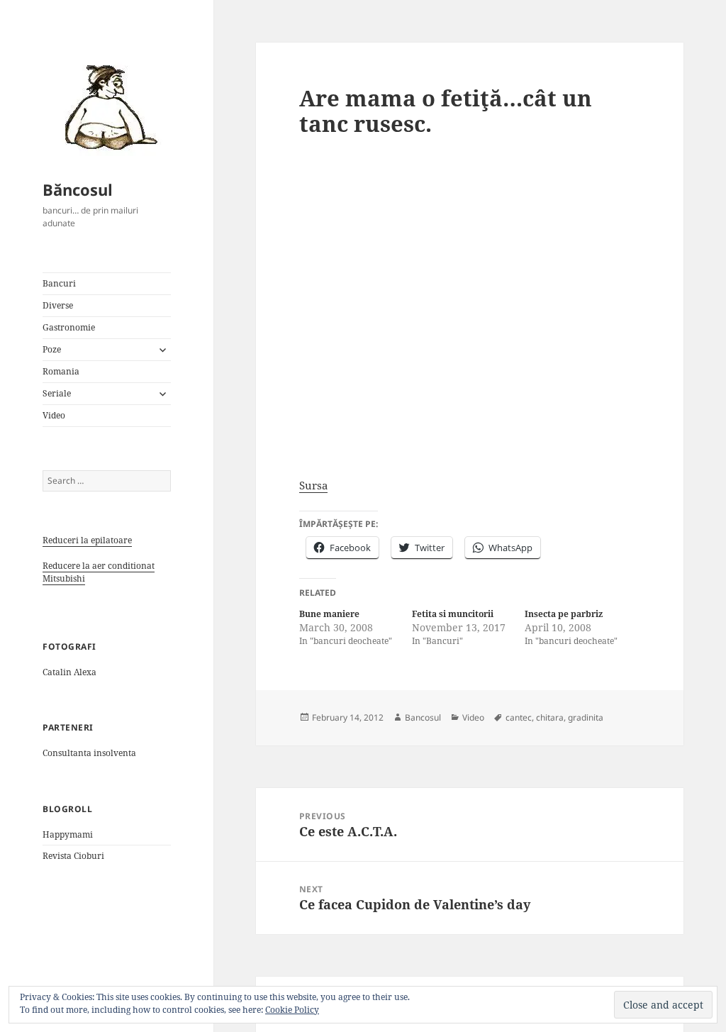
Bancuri (59, 283)
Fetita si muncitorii (452, 614)
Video (54, 415)
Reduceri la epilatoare (87, 540)
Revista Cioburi (73, 856)
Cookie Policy (292, 1010)
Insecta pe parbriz (564, 614)
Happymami (68, 834)
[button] (106, 106)
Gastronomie (69, 327)
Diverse (58, 305)
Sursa (313, 485)
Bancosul (423, 717)
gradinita (585, 717)
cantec (519, 717)
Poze (52, 349)
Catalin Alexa (69, 672)
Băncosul (78, 189)
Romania (61, 371)
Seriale (57, 393)
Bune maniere (329, 614)
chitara (550, 717)
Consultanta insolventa (89, 753)
